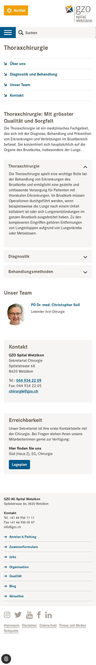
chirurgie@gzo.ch (23, 391)
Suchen (21, 33)
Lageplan (19, 464)
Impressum (11, 625)
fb (39, 614)
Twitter (18, 615)
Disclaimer (29, 625)
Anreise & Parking (22, 536)
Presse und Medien (72, 625)
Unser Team (20, 84)
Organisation (19, 566)
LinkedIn (48, 615)
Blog (12, 585)
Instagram (7, 615)
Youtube (29, 615)
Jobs (12, 556)
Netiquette (11, 630)
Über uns (18, 63)
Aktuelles (16, 595)
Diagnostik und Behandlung (33, 74)
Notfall (19, 10)
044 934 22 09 (28, 380)
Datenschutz (48, 625)
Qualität (15, 575)
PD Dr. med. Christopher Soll (55, 304)
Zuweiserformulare (23, 546)
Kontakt (17, 95)
